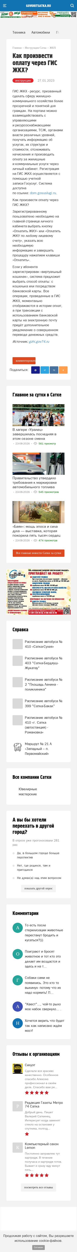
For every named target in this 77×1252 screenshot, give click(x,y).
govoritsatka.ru (38, 6)
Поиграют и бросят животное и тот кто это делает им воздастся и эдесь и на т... (43, 958)
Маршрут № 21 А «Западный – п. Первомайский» (38, 749)
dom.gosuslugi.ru (43, 193)
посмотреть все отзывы (38, 1187)
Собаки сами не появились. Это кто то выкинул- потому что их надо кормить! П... (43, 985)
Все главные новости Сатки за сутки (38, 553)
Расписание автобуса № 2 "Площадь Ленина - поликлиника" (43, 684)
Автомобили (40, 32)
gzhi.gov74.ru (39, 341)
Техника (19, 32)
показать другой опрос (38, 888)
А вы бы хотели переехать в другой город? (33, 826)
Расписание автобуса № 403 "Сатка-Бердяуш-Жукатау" (43, 663)
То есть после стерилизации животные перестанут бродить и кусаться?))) (44, 932)
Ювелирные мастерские (25, 791)
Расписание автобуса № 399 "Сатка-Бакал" (43, 703)
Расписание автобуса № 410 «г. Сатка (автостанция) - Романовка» (43, 725)
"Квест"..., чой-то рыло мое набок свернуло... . (43, 1006)
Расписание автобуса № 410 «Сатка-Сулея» (43, 644)
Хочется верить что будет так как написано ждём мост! (44, 1026)
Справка (20, 630)
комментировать (26, 360)
